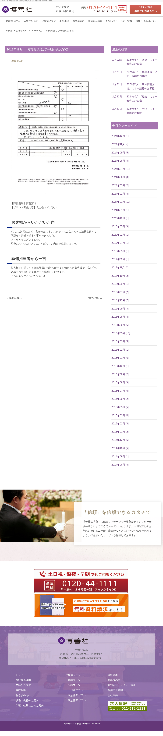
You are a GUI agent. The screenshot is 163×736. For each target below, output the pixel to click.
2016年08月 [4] (119, 316)
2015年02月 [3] (119, 423)
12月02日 (116, 59)
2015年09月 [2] (119, 374)
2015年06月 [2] (119, 399)
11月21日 (116, 96)
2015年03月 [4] (119, 415)
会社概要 (113, 695)
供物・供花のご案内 (146, 20)
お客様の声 (79, 20)
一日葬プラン (75, 690)
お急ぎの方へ (23, 695)
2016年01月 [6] (119, 357)
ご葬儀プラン (49, 20)
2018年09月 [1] (119, 284)
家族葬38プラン (77, 695)
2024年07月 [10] (120, 169)
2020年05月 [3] (119, 226)
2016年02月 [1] (119, 349)
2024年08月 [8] (119, 160)
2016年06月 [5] (119, 325)
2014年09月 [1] (119, 456)
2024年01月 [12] (120, 201)
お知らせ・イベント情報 (119, 20)
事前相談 (64, 20)
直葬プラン (74, 680)
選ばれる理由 (13, 20)
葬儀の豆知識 (95, 20)
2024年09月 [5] (119, 152)
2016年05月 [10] (120, 333)
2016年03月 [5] (119, 341)
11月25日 (116, 72)
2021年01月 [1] (119, 210)
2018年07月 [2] (119, 292)
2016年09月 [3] (119, 308)
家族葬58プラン (77, 700)
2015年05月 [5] (119, 407)
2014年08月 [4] (119, 464)
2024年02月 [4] (119, 193)
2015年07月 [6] (119, 390)
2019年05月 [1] (119, 251)
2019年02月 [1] (119, 259)
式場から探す (31, 20)
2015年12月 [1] (119, 366)
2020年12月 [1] (119, 218)
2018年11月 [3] (119, 267)
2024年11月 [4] (119, 144)
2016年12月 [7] (119, 300)
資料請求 (113, 675)
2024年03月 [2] (119, 185)
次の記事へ (15, 298)
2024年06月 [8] (119, 177)
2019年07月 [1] (119, 243)
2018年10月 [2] (119, 275)
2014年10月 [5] (119, 448)
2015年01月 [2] (119, 431)
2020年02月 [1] (119, 234)
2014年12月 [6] (119, 440)
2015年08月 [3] (119, 382)
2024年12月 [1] (119, 136)
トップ (19, 675)
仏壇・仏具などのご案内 (30, 705)
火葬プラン (74, 685)
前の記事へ (94, 298)
